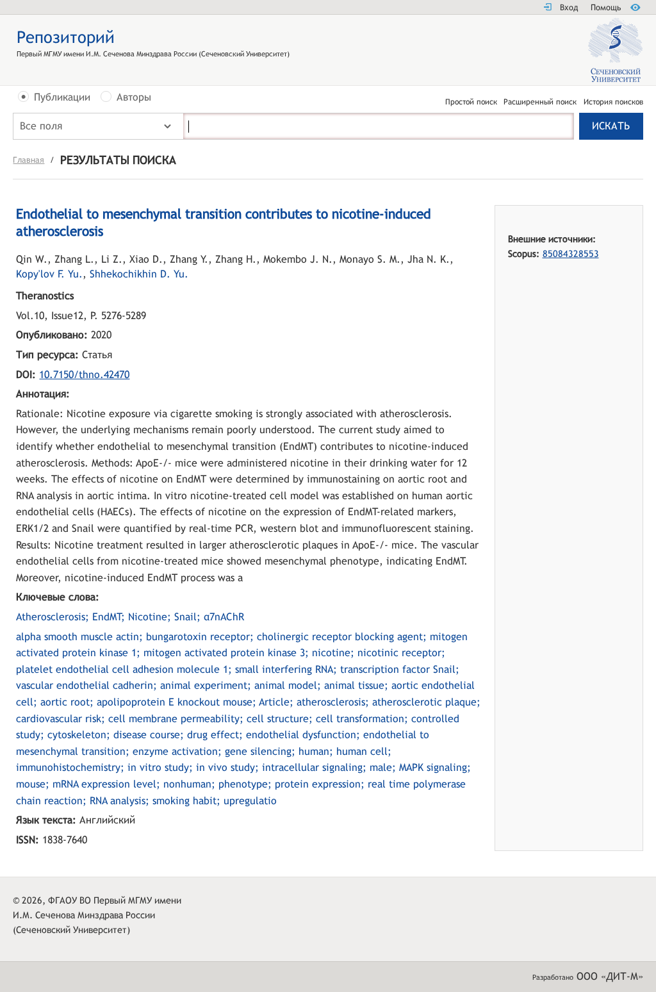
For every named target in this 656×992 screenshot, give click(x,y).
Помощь (606, 7)
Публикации (62, 97)
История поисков (613, 102)
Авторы (134, 97)
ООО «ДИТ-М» (610, 976)
